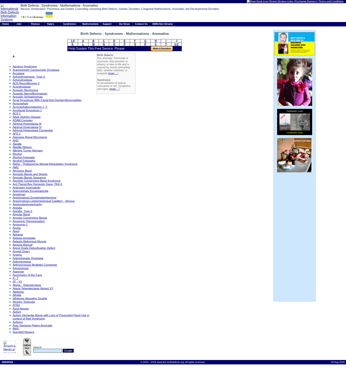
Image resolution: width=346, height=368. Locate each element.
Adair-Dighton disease (27, 116)
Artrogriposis (21, 268)
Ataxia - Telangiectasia (27, 285)
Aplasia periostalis (24, 238)
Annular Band (21, 214)
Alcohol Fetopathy (24, 160)
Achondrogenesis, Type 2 (29, 76)
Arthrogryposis (22, 261)
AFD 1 (17, 133)
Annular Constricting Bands (30, 217)
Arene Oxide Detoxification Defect (34, 248)
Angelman (19, 194)
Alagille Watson (22, 147)
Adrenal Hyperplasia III (27, 123)
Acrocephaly (20, 103)
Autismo (18, 322)
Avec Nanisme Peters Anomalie (32, 325)
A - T (16, 278)
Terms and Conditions (331, 1)
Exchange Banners (306, 1)
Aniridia (17, 207)
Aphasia (18, 234)
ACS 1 (17, 113)
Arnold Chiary (21, 251)
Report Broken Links (281, 1)
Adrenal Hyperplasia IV (27, 127)
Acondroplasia (22, 86)
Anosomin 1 (20, 224)
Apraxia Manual (22, 244)
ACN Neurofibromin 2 (26, 83)
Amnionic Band (22, 170)
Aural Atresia (21, 308)
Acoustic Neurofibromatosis (30, 93)
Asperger (18, 271)
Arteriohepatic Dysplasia (28, 258)
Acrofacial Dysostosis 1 (27, 110)
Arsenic (17, 254)
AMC (16, 167)
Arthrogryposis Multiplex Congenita (35, 264)
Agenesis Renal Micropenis (30, 137)
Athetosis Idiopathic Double (30, 298)
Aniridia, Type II (22, 211)
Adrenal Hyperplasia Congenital (33, 130)
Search (37, 347)
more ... (113, 73)
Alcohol (17, 153)
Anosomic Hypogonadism (29, 221)
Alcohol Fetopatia (24, 157)
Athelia (17, 295)
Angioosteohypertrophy (27, 204)
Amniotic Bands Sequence (29, 177)
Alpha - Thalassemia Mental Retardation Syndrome (45, 163)
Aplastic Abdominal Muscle (29, 241)
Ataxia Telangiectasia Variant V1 (33, 288)
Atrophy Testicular (24, 301)
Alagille (17, 143)
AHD (15, 140)
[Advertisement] (168, 104)
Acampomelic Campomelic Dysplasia (36, 69)
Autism (17, 311)
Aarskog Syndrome (25, 66)
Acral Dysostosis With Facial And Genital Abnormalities (47, 100)
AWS (16, 328)
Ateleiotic (18, 291)
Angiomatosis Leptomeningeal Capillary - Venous (44, 201)
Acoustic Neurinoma (25, 90)
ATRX (16, 305)
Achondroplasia (22, 79)
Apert (16, 231)
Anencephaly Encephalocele (30, 191)
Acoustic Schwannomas (28, 96)
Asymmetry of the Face (27, 275)
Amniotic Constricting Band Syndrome (36, 180)
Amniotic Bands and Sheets (30, 174)
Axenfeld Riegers (23, 332)
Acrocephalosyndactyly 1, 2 (30, 106)
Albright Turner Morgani (28, 150)
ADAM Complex (23, 120)
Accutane (18, 73)
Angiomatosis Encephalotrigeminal (34, 197)
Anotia (17, 228)
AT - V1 (17, 281)
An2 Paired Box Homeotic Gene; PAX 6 (37, 184)
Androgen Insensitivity (26, 187)
